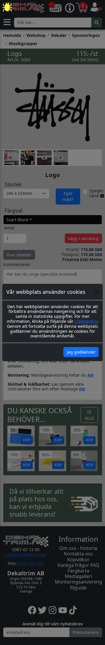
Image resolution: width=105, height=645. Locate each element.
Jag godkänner (81, 352)
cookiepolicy (86, 321)
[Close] (96, 292)
